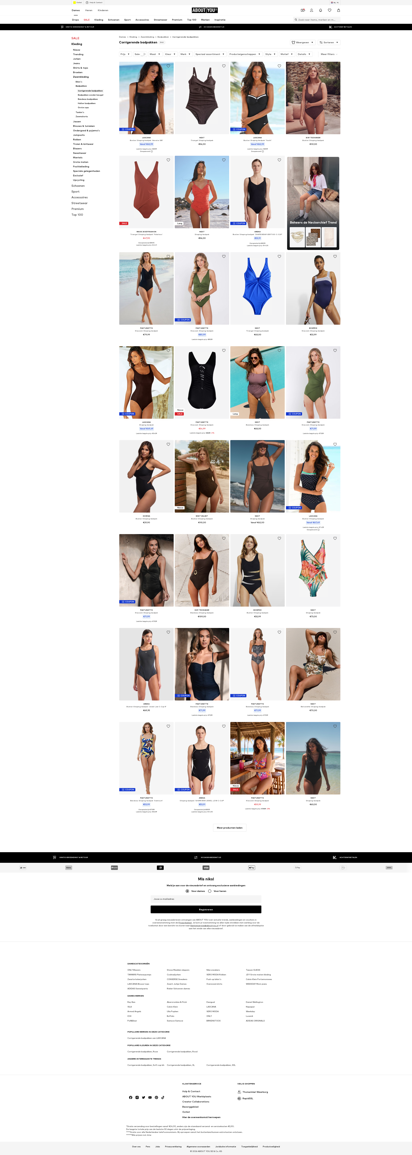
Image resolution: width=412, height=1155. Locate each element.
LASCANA (211, 1007)
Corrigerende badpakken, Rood (182, 1051)
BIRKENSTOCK (213, 1021)
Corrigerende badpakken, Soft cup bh (145, 1065)
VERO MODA (212, 1011)
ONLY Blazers (133, 970)
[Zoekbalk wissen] (338, 19)
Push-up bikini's (213, 979)
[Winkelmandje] (339, 10)
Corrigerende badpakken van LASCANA (146, 1038)
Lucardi (249, 1016)
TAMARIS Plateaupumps (139, 974)
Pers (148, 1147)
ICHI (129, 1016)
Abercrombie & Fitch (177, 1002)
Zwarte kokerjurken (136, 979)
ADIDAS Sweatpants (137, 988)
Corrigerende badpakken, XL (181, 1065)
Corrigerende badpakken (185, 37)
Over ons (136, 1147)
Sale (137, 54)
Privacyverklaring (173, 1147)
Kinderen (103, 10)
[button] (303, 42)
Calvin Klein (172, 1007)
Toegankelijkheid (249, 1147)
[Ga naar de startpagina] (145, 1085)
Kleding (133, 37)
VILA (129, 1007)
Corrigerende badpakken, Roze (142, 1051)
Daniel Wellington (254, 1002)
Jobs (157, 1147)
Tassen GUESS (253, 970)
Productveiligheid (271, 1147)
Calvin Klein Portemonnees (259, 979)
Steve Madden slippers (178, 970)
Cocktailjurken (174, 974)
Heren (88, 10)
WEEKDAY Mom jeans (256, 984)
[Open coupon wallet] (302, 10)
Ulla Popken (172, 1011)
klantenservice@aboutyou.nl (204, 925)
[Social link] (131, 1097)
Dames (76, 10)
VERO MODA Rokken (216, 974)
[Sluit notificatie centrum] (321, 10)
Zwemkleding (147, 37)
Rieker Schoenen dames (178, 988)
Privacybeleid (185, 922)
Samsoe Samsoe (175, 1021)
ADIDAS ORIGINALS (255, 1021)
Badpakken (163, 37)
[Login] (312, 10)
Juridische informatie (225, 1147)
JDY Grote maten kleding (258, 974)
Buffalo (170, 1016)
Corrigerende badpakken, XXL (221, 1065)
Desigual (210, 1002)
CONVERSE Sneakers (177, 979)
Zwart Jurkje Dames (177, 984)
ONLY (209, 1016)
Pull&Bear (132, 1021)
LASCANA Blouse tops (138, 984)
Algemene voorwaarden (198, 1147)
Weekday (250, 1011)
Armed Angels (134, 1011)
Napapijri (250, 1007)
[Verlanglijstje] (330, 10)
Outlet (79, 2)
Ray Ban (131, 1002)
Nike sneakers (213, 970)
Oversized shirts (214, 984)
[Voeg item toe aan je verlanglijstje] (168, 66)
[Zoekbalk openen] (295, 19)
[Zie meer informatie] (146, 151)
